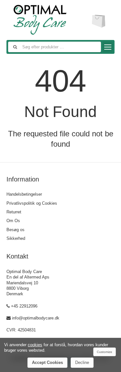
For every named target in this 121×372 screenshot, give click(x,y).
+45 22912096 (24, 306)
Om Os (13, 220)
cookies (35, 344)
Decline (82, 362)
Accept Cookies (47, 362)
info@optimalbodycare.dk (35, 318)
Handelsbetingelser (24, 194)
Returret (13, 212)
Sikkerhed (15, 238)
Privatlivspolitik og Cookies (31, 203)
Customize (104, 352)
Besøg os (15, 229)
